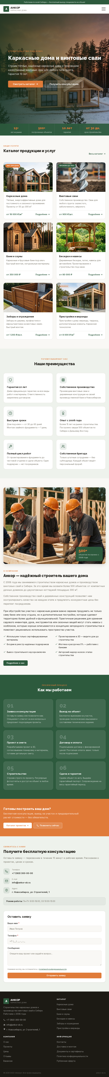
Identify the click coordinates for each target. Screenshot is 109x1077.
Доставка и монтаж (66, 1046)
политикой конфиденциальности (53, 969)
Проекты (7, 1046)
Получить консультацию (64, 84)
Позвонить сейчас (49, 825)
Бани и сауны (63, 1014)
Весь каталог (96, 154)
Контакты (61, 1042)
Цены (6, 1051)
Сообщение (14, 948)
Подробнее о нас (16, 663)
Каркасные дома (65, 1004)
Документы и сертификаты (70, 1051)
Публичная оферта (66, 1061)
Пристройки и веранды (68, 1028)
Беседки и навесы (66, 1018)
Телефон (13, 935)
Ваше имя (13, 923)
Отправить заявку (56, 975)
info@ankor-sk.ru (21, 882)
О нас (6, 1042)
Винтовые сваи (64, 1009)
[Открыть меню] (104, 9)
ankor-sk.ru (101, 1073)
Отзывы (7, 1056)
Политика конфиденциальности (72, 1056)
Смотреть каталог (24, 84)
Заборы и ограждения (68, 1023)
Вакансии (7, 1061)
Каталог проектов (16, 825)
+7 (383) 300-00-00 (22, 873)
